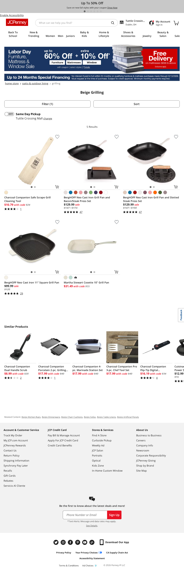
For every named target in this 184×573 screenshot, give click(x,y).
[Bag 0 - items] (176, 22)
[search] (114, 22)
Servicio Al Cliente (14, 485)
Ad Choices (87, 565)
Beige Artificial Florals (128, 417)
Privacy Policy (63, 552)
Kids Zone (98, 465)
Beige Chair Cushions (72, 417)
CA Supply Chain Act (117, 552)
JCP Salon (97, 450)
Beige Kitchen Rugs (31, 417)
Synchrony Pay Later (16, 465)
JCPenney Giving (146, 460)
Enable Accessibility (12, 15)
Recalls (8, 470)
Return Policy (11, 455)
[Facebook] (70, 542)
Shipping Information (16, 460)
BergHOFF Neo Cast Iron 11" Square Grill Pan (31, 282)
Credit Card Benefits (60, 445)
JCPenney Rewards (15, 445)
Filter (47, 104)
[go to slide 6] (101, 11)
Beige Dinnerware (51, 417)
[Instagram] (63, 542)
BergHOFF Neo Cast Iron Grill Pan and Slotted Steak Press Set (151, 199)
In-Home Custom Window (107, 470)
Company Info (144, 445)
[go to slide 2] (88, 11)
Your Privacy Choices (86, 552)
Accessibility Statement (92, 558)
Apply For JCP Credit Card (63, 440)
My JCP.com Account (16, 440)
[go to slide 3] (91, 11)
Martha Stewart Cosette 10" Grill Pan (86, 282)
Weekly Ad (98, 445)
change (47, 118)
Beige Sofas (90, 417)
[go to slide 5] (97, 11)
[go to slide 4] (94, 11)
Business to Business (149, 435)
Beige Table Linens (106, 417)
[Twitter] (56, 542)
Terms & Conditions (69, 565)
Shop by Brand (145, 465)
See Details (91, 525)
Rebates (8, 480)
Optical (96, 460)
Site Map (141, 470)
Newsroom (142, 450)
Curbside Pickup (102, 440)
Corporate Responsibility (151, 455)
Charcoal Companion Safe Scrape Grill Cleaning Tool (27, 199)
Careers (141, 440)
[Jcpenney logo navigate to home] (17, 22)
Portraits (97, 455)
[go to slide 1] (85, 11)
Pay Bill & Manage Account (64, 435)
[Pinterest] (78, 542)
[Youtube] (85, 542)
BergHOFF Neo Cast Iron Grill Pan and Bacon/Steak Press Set (87, 199)
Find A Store (99, 435)
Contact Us (10, 450)
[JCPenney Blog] (92, 542)
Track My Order (13, 435)
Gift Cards (10, 475)
